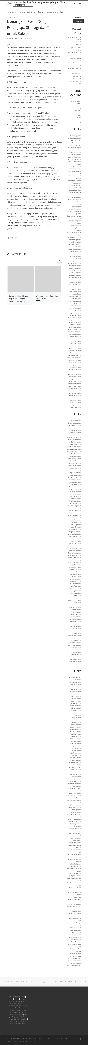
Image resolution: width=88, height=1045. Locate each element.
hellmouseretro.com (74, 263)
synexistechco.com (75, 708)
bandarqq (78, 110)
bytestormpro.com (75, 812)
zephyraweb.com (75, 722)
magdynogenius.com (74, 320)
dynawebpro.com (75, 621)
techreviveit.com (75, 346)
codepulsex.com (75, 527)
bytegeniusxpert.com (74, 449)
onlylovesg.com (76, 866)
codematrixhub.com (74, 353)
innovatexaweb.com (74, 435)
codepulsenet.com (75, 567)
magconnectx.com (75, 930)
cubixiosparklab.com (74, 487)
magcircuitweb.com (74, 329)
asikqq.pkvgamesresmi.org (17, 1023)
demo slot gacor (75, 101)
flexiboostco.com (75, 682)
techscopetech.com (74, 529)
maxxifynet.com (76, 701)
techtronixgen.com (75, 325)
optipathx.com (76, 591)
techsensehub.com (75, 430)
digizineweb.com (75, 473)
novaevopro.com (75, 732)
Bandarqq (15, 12)
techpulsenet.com (75, 513)
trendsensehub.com (74, 821)
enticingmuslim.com (74, 254)
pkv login (21, 1001)
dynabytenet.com (75, 541)
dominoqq (77, 106)
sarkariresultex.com (74, 181)
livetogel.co (77, 840)
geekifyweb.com (75, 444)
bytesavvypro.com (75, 362)
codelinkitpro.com (75, 425)
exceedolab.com (75, 774)
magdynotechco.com (74, 437)
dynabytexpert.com (74, 600)
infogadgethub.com (74, 423)
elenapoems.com (75, 261)
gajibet (24, 1021)
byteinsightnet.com (74, 466)
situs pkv (16, 999)
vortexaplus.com (75, 631)
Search (78, 17)
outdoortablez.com (75, 296)
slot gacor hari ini (21, 1006)
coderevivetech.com (74, 386)
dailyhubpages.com (74, 873)
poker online (77, 113)
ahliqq (79, 103)
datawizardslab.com (74, 784)
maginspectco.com (75, 405)
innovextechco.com (74, 492)
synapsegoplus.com (74, 562)
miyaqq (18, 1021)
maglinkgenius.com (75, 494)
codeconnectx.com (75, 475)
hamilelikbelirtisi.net (74, 767)
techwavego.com (75, 525)
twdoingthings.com (75, 275)
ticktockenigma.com (74, 824)
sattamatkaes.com (75, 209)
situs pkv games (16, 1017)
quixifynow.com (76, 586)
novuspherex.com (75, 729)
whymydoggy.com (75, 136)
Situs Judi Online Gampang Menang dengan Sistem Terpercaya (34, 1038)
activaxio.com (76, 777)
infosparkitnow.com (74, 440)
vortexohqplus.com (75, 762)
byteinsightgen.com (74, 365)
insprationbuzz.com (74, 159)
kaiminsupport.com (75, 152)
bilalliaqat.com (76, 911)
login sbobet (13, 1003)
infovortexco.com (75, 520)
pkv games (77, 120)
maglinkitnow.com (75, 315)
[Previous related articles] (54, 260)
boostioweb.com (75, 684)
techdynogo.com (75, 308)
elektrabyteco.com (75, 503)
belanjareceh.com (75, 155)
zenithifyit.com (76, 718)
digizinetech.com (75, 367)
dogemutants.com (75, 268)
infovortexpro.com (75, 393)
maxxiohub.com (76, 720)
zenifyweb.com (76, 838)
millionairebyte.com (74, 961)
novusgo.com (76, 810)
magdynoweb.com (75, 532)
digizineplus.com (75, 574)
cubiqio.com (77, 786)
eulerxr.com (77, 826)
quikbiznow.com (76, 654)
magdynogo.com (75, 407)
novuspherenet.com (74, 635)
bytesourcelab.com (74, 579)
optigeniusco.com (75, 727)
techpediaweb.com (75, 334)
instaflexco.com (76, 755)
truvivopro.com (76, 710)
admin (11, 38)
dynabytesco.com (75, 779)
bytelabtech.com (75, 433)
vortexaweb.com (75, 725)
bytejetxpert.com (75, 402)
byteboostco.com (75, 501)
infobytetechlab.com (74, 374)
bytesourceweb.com (74, 381)
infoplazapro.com (75, 343)
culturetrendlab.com (74, 819)
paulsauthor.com (75, 282)
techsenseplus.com (74, 355)
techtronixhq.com (75, 421)
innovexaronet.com (75, 480)
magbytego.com (75, 456)
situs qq (22, 999)
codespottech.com (75, 306)
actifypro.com (76, 751)
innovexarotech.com (74, 391)
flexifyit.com (77, 602)
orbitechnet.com (75, 638)
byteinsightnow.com (74, 384)
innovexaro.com (76, 576)
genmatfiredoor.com (74, 843)
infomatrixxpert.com (74, 477)
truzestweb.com (75, 647)
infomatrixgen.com (75, 369)
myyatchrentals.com (74, 199)
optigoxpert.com (75, 746)
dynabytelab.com (75, 692)
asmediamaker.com (74, 190)
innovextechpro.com (74, 327)
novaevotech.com (75, 489)
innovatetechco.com (74, 339)
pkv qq (79, 115)
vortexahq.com (76, 715)
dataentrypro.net (75, 145)
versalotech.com (75, 769)
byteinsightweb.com (74, 317)
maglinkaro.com (76, 539)
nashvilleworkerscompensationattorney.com (74, 944)
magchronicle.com (75, 310)
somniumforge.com (74, 240)
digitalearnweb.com (74, 138)
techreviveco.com (75, 536)
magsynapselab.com (74, 322)
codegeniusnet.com (74, 459)
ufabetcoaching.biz (75, 956)
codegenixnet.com (75, 379)
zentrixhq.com (76, 595)
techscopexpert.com (74, 332)
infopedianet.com (75, 565)
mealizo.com (77, 183)
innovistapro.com (75, 758)
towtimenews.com (75, 225)
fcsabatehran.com (75, 266)
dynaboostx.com (75, 753)
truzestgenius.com (75, 510)
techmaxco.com (76, 772)
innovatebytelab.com (74, 451)
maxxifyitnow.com (75, 584)
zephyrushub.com (75, 687)
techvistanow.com (75, 482)
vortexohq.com (76, 798)
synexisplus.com (75, 696)
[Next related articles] (59, 260)
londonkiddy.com (75, 954)
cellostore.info (76, 188)
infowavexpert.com (75, 348)
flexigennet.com (76, 289)
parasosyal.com (76, 251)
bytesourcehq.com (75, 463)
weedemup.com (76, 904)
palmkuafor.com (76, 143)
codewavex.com (76, 499)
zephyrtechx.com (75, 744)
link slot (15, 1001)
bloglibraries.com (75, 242)
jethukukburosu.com (74, 237)
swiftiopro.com (76, 765)
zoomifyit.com (76, 664)
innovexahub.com (75, 703)
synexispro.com (76, 932)
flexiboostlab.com (75, 760)
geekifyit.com (76, 207)
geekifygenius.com (75, 828)
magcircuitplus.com (74, 395)
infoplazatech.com (75, 447)
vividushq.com (76, 628)
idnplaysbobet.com (75, 876)
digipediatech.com (75, 313)
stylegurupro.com (75, 781)
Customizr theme (33, 1041)
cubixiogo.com (76, 633)
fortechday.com (76, 963)
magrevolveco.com (75, 388)
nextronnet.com (76, 610)
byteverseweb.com (74, 553)
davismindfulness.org (74, 958)
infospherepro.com (75, 793)
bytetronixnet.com (75, 400)
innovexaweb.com (75, 617)
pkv (80, 108)
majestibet (12, 1021)
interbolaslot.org (75, 140)
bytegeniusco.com (75, 351)
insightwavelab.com (74, 805)
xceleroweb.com (75, 657)
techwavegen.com (75, 360)
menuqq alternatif (14, 997)
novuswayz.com (76, 748)
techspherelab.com (74, 546)
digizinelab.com (76, 522)
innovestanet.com (75, 598)
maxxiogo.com (76, 605)
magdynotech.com (75, 569)
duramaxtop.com (75, 270)
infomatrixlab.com (75, 548)
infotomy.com (76, 299)
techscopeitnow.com (74, 398)
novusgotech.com (75, 607)
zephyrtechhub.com (74, 645)
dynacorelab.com (75, 706)
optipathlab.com (76, 689)
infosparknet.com (75, 581)
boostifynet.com (75, 739)
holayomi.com (76, 935)
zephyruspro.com (75, 588)
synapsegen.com (75, 624)
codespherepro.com (74, 376)
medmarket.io (76, 294)
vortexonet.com (76, 699)
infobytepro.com (75, 454)
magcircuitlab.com (75, 496)
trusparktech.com (75, 734)
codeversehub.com (74, 551)
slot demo (77, 117)
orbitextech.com (75, 831)
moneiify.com (76, 197)
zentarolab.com (76, 652)
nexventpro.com (76, 741)
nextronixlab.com (75, 593)
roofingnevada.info (75, 928)
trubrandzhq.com (75, 736)
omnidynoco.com (75, 643)
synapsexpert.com (75, 650)
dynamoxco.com (76, 612)
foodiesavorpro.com (74, 795)
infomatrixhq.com (75, 484)
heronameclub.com (75, 291)
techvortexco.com (75, 442)
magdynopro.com (75, 341)
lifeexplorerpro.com (74, 807)
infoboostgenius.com (74, 358)
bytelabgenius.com (75, 336)
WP (15, 1041)
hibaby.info (77, 897)
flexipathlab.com (75, 626)
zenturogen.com (75, 614)
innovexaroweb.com (74, 534)
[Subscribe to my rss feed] (80, 1039)
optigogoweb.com (75, 659)
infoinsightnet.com (75, 461)
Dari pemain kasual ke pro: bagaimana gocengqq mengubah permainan (18, 298)
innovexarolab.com (75, 372)
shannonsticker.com (74, 157)
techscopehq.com (75, 572)
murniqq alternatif (14, 1008)
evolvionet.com (76, 694)
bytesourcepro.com (74, 543)
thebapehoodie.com (74, 249)
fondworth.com (76, 166)
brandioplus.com (75, 619)
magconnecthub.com (74, 555)
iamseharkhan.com (75, 169)
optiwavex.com (76, 640)
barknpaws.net (76, 185)
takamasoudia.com (75, 273)
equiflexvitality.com (74, 864)
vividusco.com (76, 713)
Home (9, 12)
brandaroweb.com (75, 661)
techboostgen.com (75, 428)
